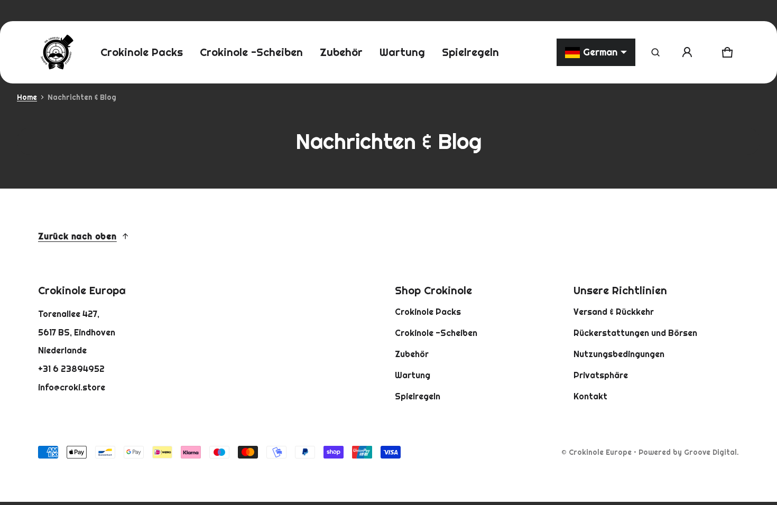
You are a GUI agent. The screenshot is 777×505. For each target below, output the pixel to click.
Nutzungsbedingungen (619, 354)
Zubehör (412, 354)
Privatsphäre (601, 375)
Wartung (412, 375)
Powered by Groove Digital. (689, 452)
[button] (655, 52)
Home (27, 97)
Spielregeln (417, 396)
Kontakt (590, 396)
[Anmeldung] (687, 52)
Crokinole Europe (600, 452)
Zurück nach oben (77, 236)
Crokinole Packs (428, 311)
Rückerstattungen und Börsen (635, 333)
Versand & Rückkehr (614, 311)
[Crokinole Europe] (56, 52)
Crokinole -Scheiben (436, 333)
